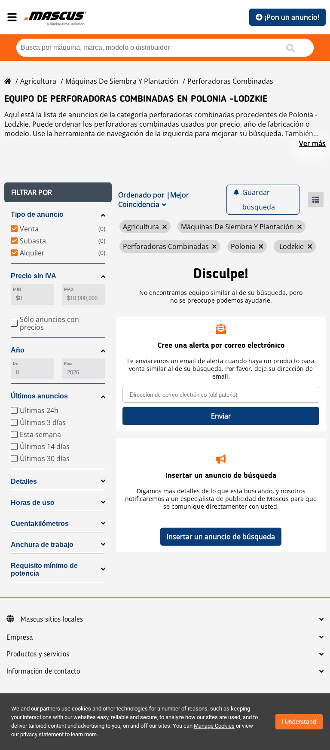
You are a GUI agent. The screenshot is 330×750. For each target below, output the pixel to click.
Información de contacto (43, 671)
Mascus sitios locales (52, 619)
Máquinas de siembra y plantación (121, 81)
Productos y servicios (37, 654)
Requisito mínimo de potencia (44, 569)
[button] (58, 192)
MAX (68, 289)
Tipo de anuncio (37, 214)
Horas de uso (33, 502)
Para (68, 363)
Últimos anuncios (39, 396)
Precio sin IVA (33, 275)
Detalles (24, 481)
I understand (299, 721)
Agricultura (38, 81)
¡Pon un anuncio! (292, 17)
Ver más (312, 143)
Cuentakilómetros (40, 523)
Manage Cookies (214, 726)
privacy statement (42, 734)
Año (17, 350)
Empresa (19, 637)
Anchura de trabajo (42, 544)
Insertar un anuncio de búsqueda (221, 536)
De (15, 363)
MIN (17, 289)
